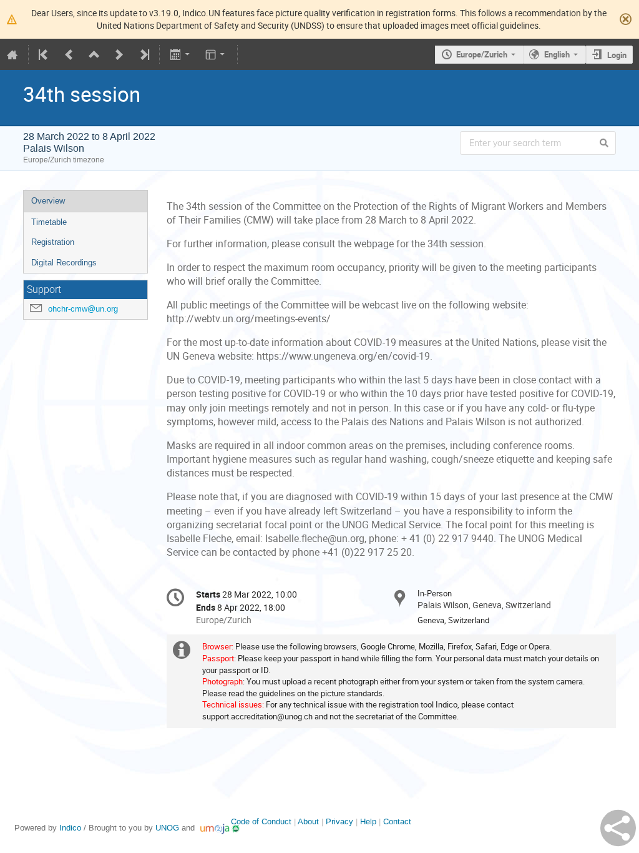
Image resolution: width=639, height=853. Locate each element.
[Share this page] (618, 828)
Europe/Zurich (481, 54)
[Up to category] (94, 54)
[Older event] (69, 54)
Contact (397, 821)
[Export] (180, 54)
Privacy (339, 821)
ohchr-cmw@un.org (83, 308)
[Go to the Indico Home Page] (12, 54)
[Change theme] (216, 54)
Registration (52, 242)
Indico (70, 827)
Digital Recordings (64, 262)
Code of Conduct (261, 821)
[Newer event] (119, 54)
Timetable (49, 222)
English (557, 54)
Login (617, 55)
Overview (48, 200)
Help (368, 821)
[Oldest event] (44, 54)
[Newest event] (143, 54)
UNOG (167, 827)
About (308, 821)
